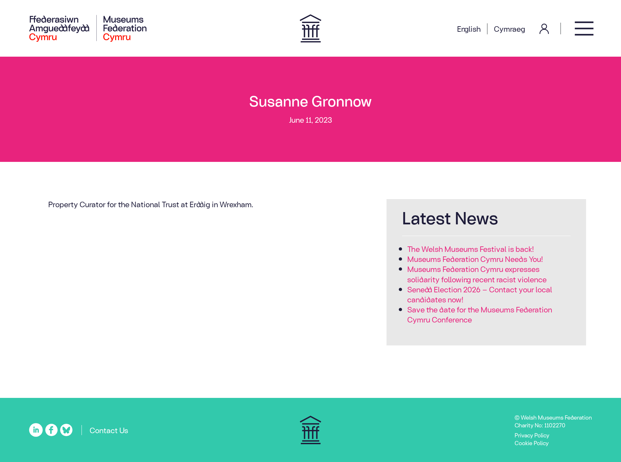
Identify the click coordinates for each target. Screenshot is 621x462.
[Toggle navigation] (584, 28)
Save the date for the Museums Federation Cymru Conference (479, 314)
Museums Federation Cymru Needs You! (475, 259)
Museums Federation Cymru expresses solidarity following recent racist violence (477, 274)
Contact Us (109, 430)
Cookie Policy (532, 442)
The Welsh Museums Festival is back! (470, 248)
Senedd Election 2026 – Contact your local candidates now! (479, 294)
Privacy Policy (532, 435)
